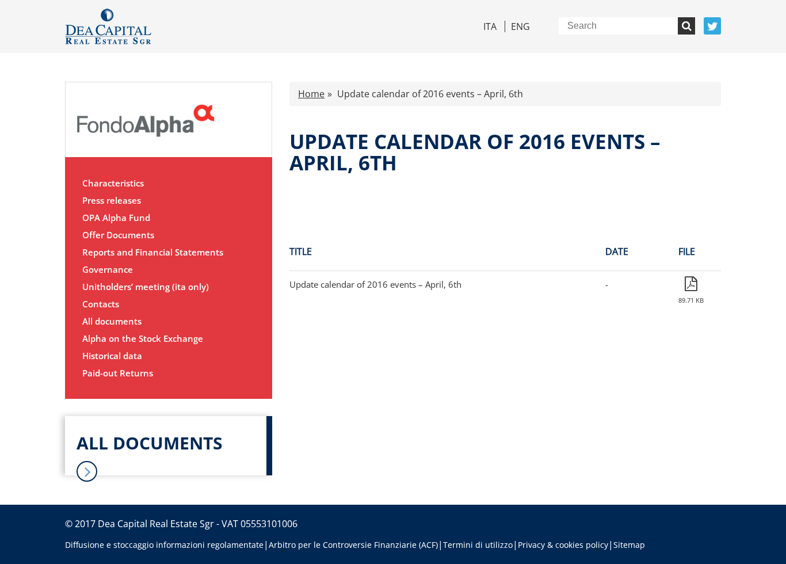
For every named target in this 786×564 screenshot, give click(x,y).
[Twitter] (712, 26)
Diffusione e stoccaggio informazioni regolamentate (164, 544)
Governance (107, 269)
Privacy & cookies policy (563, 544)
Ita (490, 26)
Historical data (112, 355)
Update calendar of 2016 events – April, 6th (375, 284)
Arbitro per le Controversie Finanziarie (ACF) (353, 544)
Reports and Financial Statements (152, 252)
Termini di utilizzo (478, 544)
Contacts (100, 304)
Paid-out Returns (117, 373)
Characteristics (113, 183)
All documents (112, 321)
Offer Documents (118, 235)
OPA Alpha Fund (116, 217)
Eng (520, 26)
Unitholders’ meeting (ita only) (145, 286)
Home (311, 93)
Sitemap (629, 544)
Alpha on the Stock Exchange (142, 338)
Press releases (111, 200)
